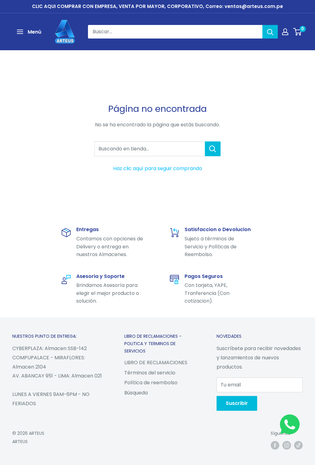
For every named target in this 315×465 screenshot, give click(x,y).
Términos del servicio (149, 372)
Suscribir (237, 403)
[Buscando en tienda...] (213, 148)
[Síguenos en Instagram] (286, 445)
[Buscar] (270, 32)
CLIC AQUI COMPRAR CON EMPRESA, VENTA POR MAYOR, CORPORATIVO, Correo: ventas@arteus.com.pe (157, 6)
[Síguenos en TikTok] (298, 445)
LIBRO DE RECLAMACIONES (155, 362)
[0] (297, 31)
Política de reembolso (150, 382)
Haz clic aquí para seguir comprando (157, 168)
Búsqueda (136, 392)
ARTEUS (20, 441)
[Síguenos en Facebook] (275, 445)
